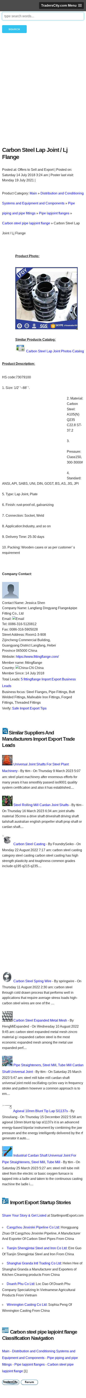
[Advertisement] (43, 97)
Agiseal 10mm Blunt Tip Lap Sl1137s (40, 1111)
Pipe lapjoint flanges (29, 1364)
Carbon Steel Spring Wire (32, 981)
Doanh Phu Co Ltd (20, 1284)
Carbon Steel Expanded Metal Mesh (40, 1020)
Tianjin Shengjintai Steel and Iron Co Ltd (37, 1248)
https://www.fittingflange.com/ (37, 656)
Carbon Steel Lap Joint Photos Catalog (55, 351)
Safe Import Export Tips (29, 708)
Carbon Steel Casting (29, 844)
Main (5, 1351)
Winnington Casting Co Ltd (27, 1304)
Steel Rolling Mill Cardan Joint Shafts (41, 805)
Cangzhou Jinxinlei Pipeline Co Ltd (33, 1227)
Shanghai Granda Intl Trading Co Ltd (34, 1263)
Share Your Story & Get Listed (24, 1215)
